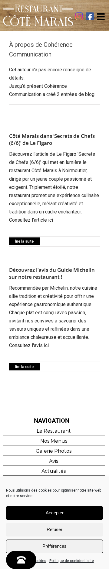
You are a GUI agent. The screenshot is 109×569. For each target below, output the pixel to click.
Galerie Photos (53, 451)
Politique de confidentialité (71, 561)
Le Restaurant (54, 431)
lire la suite (24, 241)
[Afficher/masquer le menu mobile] (101, 16)
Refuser (54, 529)
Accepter (55, 512)
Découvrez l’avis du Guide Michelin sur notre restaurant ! (52, 273)
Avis (53, 461)
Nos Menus (53, 441)
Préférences (54, 546)
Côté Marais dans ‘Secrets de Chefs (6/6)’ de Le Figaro (52, 139)
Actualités (53, 471)
